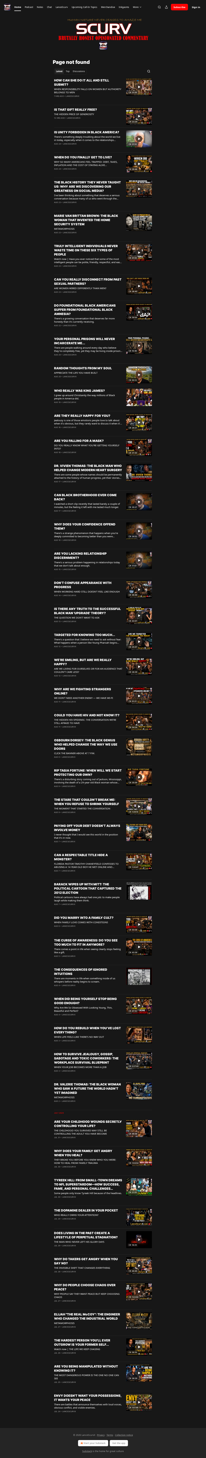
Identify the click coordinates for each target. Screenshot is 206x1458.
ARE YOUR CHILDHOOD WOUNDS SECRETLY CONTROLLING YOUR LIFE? (88, 1124)
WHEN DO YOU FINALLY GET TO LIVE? (83, 157)
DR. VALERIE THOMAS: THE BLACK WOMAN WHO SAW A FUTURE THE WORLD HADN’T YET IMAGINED (87, 1089)
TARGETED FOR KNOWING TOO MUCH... (84, 635)
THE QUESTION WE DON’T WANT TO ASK (76, 617)
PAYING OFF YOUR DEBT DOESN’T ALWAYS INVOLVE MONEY (87, 828)
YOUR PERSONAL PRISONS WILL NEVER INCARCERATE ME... (84, 341)
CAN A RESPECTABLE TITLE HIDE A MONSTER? (81, 857)
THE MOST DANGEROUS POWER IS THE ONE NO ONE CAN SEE (86, 1376)
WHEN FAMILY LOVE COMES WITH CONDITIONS (81, 922)
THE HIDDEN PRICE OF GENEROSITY (74, 114)
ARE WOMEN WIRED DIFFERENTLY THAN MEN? (80, 288)
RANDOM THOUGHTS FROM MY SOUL (83, 368)
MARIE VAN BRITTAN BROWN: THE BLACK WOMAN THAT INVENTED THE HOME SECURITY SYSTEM (86, 220)
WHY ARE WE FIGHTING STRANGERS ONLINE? (82, 691)
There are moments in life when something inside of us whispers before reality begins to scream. (84, 980)
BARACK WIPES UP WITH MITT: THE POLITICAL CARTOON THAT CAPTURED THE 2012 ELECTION (88, 888)
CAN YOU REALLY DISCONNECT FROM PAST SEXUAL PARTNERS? (88, 282)
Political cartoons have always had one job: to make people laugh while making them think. (87, 899)
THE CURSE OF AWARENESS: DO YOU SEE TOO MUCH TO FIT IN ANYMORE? (86, 942)
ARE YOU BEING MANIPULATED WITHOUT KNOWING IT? (86, 1369)
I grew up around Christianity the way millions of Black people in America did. (84, 397)
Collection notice (124, 1435)
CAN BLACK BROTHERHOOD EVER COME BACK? (85, 497)
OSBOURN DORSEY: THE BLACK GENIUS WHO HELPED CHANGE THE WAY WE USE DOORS (85, 744)
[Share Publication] (166, 7)
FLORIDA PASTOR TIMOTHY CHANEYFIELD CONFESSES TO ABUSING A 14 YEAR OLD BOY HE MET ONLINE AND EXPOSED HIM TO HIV (86, 865)
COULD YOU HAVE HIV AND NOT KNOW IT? (86, 715)
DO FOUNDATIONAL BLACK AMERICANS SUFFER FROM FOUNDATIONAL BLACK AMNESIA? (85, 310)
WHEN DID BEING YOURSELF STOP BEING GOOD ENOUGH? (85, 1001)
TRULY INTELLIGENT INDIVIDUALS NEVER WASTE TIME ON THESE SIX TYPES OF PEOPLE (86, 250)
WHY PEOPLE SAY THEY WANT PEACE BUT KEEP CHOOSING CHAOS (87, 1295)
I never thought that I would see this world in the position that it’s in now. (86, 836)
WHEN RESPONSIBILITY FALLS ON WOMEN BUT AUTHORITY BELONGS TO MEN (87, 90)
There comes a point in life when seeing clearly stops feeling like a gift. (87, 950)
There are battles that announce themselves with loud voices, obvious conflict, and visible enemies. (88, 1406)
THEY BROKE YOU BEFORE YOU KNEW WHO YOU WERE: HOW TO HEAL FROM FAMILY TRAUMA (85, 1161)
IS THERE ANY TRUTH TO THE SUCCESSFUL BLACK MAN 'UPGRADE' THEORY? (87, 611)
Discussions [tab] (79, 71)
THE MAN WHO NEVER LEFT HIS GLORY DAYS (79, 1241)
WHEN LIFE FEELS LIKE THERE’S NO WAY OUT (79, 1036)
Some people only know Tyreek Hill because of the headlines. (88, 1193)
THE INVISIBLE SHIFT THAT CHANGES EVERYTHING (82, 1267)
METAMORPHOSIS (64, 228)
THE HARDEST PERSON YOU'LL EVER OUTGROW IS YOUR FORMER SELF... (82, 1342)
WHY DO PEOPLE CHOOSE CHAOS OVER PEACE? (85, 1287)
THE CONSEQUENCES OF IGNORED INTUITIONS (80, 972)
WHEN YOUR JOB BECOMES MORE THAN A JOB (80, 1067)
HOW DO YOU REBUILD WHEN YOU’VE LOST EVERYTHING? (87, 1030)
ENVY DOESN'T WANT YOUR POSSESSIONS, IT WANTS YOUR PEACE (87, 1398)
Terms (110, 1435)
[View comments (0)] (79, 122)
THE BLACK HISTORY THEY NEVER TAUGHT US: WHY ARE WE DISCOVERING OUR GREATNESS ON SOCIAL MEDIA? (87, 187)
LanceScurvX (72, 96)
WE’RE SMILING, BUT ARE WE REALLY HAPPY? (83, 662)
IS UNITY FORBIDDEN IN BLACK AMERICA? (86, 132)
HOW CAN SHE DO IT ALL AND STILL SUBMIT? (81, 82)
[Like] (56, 173)
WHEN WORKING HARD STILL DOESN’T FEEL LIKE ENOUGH (87, 591)
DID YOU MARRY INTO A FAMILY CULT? (83, 918)
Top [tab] (68, 71)
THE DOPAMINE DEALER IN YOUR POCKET (86, 1210)
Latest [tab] (59, 71)
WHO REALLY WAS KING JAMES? (79, 391)
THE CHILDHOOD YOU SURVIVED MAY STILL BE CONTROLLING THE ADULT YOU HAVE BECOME (80, 1132)
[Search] (159, 7)
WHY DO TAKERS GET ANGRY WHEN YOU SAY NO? (86, 1261)
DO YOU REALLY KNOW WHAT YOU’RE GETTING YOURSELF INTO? (86, 447)
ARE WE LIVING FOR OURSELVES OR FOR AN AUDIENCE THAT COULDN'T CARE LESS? (88, 670)
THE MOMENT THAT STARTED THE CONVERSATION (82, 808)
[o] (139, 87)
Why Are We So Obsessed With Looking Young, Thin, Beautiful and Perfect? (83, 1009)
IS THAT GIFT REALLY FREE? (75, 110)
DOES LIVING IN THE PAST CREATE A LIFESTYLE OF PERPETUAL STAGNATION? (86, 1235)
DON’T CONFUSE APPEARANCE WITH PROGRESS (82, 585)
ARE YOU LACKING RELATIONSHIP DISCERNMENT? (80, 556)
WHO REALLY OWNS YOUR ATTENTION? (76, 1215)
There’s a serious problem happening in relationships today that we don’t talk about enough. (87, 564)
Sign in (196, 7)
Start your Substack (95, 1443)
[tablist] (70, 71)
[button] (17, 7)
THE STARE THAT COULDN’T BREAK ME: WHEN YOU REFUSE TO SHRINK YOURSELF (86, 802)
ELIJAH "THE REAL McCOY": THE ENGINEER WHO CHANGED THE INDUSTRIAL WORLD (87, 1316)
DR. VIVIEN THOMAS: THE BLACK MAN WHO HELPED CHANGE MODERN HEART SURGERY (88, 468)
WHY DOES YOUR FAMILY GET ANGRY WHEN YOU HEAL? (83, 1153)
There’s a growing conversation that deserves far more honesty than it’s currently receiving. (84, 320)
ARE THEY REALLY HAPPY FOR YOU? (82, 416)
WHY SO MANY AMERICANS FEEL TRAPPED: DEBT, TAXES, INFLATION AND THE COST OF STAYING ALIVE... (85, 163)
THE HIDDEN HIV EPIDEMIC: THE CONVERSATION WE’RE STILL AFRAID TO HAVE (85, 721)
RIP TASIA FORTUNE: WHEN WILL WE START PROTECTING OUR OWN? (88, 773)
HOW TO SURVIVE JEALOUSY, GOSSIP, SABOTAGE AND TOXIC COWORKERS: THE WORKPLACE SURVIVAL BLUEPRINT (86, 1058)
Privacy (101, 1435)
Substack (87, 1451)
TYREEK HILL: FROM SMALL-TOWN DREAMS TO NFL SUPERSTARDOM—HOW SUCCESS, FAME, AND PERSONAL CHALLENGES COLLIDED (88, 1184)
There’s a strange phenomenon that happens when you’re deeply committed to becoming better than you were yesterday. (86, 534)
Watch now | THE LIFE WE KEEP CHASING (77, 1349)
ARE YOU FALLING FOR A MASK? (79, 441)
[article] (103, 90)
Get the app (118, 1443)
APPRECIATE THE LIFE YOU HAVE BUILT (76, 372)
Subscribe (179, 7)
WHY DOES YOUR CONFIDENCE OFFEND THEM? (84, 526)
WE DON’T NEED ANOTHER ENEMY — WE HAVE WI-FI (83, 698)
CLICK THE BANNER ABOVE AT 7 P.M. (74, 753)
